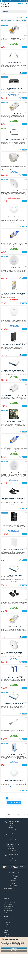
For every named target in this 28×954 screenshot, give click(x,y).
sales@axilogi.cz (11, 827)
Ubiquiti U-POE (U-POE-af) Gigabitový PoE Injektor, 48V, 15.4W (14, 395)
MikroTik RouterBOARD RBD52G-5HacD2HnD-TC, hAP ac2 (14, 344)
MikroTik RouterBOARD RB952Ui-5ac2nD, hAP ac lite (14, 370)
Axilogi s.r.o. (6, 3)
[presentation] (26, 814)
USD (17, 0)
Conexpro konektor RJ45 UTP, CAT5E (14, 113)
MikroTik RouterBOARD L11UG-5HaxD (14, 421)
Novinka (3, 128)
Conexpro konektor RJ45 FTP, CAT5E (14, 36)
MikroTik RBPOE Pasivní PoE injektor (14, 62)
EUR (19, 0)
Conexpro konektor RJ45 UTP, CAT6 (14, 626)
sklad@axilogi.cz (11, 858)
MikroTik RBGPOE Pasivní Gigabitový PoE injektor (14, 729)
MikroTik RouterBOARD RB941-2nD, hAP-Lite (14, 703)
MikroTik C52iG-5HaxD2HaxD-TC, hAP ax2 (14, 524)
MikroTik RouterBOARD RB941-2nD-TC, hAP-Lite (14, 754)
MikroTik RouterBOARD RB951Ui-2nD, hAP (14, 575)
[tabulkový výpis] (24, 17)
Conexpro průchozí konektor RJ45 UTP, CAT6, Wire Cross (14, 242)
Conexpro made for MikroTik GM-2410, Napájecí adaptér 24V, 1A (14, 498)
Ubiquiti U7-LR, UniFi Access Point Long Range (14, 780)
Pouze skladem (6, 11)
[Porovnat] (26, 25)
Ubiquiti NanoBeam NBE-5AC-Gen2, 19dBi (14, 652)
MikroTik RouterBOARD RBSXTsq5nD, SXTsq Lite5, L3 (14, 549)
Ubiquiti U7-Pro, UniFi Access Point (14, 472)
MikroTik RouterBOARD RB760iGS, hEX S (14, 88)
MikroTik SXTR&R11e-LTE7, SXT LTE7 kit (14, 165)
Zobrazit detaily (14, 952)
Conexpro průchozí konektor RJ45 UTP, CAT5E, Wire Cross (14, 447)
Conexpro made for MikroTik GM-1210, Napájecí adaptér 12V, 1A (14, 600)
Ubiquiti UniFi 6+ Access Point (14, 267)
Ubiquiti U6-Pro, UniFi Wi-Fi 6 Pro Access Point (14, 318)
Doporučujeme (4, 25)
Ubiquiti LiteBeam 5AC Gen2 (14, 190)
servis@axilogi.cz (11, 848)
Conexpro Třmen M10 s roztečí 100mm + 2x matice (14, 139)
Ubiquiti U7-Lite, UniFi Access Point (14, 216)
